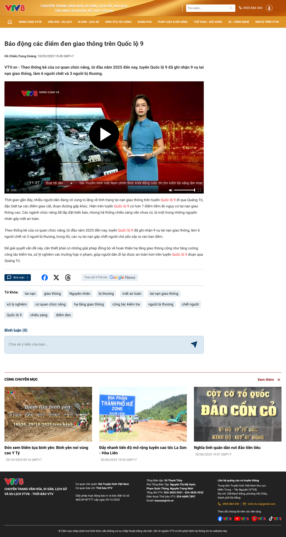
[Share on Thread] (68, 277)
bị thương (106, 293)
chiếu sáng (38, 315)
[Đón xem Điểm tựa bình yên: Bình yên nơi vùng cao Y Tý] (48, 414)
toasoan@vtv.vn (164, 500)
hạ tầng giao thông (89, 304)
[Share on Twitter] (56, 277)
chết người (190, 304)
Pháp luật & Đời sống (173, 21)
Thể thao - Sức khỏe (208, 21)
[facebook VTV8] (225, 518)
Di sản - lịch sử (88, 21)
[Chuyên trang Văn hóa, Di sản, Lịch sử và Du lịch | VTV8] (14, 8)
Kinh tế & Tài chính (118, 21)
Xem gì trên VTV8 (267, 21)
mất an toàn (131, 293)
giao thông (52, 293)
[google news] (122, 277)
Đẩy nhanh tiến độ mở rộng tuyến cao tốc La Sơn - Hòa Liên (143, 450)
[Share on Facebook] (45, 277)
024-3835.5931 (173, 492)
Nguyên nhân (79, 293)
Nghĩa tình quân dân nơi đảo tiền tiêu (227, 447)
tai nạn (30, 293)
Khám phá (144, 21)
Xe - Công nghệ (238, 21)
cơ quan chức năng (50, 304)
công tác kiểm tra (126, 304)
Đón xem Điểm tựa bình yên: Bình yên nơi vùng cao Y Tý (46, 450)
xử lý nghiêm (17, 304)
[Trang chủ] (9, 21)
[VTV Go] (259, 518)
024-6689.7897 (186, 496)
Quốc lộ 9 (168, 200)
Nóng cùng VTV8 (30, 21)
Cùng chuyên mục (21, 379)
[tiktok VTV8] (275, 518)
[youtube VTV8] (241, 519)
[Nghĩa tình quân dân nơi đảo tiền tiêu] (238, 414)
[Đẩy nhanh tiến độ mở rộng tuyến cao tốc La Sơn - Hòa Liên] (143, 414)
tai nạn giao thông (164, 293)
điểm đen (63, 315)
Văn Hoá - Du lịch (60, 21)
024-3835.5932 (194, 492)
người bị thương (160, 304)
